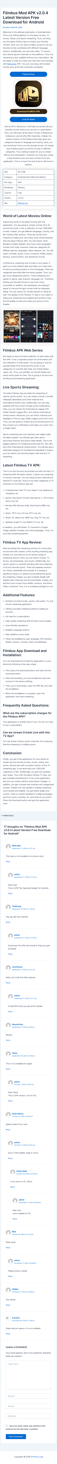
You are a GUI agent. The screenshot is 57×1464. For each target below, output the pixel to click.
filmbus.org (23, 203)
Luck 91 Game (28, 119)
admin (17, 874)
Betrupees (11, 64)
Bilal (14, 1231)
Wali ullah (16, 845)
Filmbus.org (37, 1457)
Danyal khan (17, 1024)
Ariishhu (16, 1318)
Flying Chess (28, 74)
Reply (8, 861)
